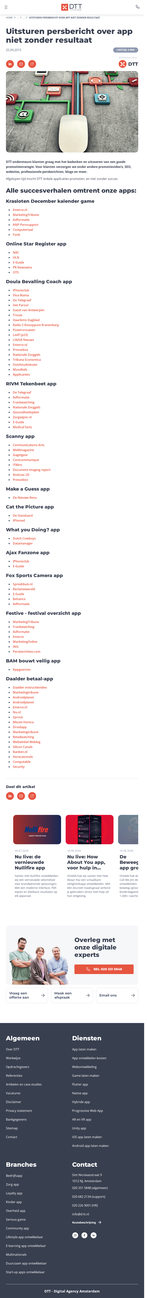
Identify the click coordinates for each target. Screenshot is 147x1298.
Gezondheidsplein (26, 412)
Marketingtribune (25, 692)
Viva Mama (21, 295)
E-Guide (18, 262)
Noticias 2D (21, 475)
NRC (16, 252)
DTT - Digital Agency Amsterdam (72, 1291)
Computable (22, 762)
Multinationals (16, 1254)
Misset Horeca (23, 722)
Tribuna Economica (27, 360)
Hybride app (81, 1102)
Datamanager (23, 543)
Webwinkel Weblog (26, 742)
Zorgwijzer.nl (22, 417)
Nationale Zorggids (26, 355)
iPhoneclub (21, 290)
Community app (17, 1228)
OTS (16, 272)
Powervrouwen (24, 330)
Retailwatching (23, 737)
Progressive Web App (87, 1111)
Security (19, 767)
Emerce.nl (20, 210)
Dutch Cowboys (24, 538)
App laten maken (84, 1049)
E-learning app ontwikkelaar (26, 1246)
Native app (80, 1093)
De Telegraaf (22, 300)
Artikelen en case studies (24, 1084)
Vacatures (13, 1093)
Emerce (18, 637)
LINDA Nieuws (23, 340)
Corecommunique (26, 460)
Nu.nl (17, 712)
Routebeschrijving (84, 1222)
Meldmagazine (23, 450)
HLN (16, 257)
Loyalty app (14, 1193)
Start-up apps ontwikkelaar (25, 1272)
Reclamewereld (24, 589)
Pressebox (20, 350)
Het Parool (20, 305)
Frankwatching (23, 402)
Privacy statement (19, 1111)
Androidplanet (23, 697)
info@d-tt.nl (80, 1214)
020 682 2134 (81, 1197)
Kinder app (14, 1202)
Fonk (16, 235)
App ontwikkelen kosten (89, 1058)
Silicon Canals (23, 747)
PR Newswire (22, 267)
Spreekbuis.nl (23, 584)
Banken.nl (20, 752)
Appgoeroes (22, 669)
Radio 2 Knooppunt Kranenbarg (36, 325)
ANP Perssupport (25, 225)
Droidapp (20, 727)
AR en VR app (81, 1119)
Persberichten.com (26, 651)
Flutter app (80, 1084)
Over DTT (12, 1049)
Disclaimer (13, 1102)
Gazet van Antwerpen (28, 310)
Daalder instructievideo (30, 687)
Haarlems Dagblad (26, 320)
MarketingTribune (26, 215)
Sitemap (12, 1128)
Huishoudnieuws (25, 364)
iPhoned (19, 520)
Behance (19, 599)
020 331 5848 (81, 1188)
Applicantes (21, 374)
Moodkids (20, 369)
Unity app (79, 1128)
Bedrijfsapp (14, 1176)
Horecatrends (23, 757)
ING (16, 647)
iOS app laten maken (87, 1137)
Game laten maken (85, 1076)
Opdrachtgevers (17, 1067)
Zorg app (12, 1184)
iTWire (17, 465)
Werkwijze (13, 1058)
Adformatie (21, 220)
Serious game (16, 1219)
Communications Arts (28, 445)
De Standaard (23, 515)
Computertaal (23, 230)
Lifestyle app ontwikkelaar (24, 1237)
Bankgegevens (16, 1119)
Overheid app (15, 1211)
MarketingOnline (25, 642)
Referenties (14, 1076)
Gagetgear (20, 455)
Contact (11, 1137)
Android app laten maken (90, 1146)
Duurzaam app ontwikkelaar (26, 1263)
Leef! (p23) (20, 335)
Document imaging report (32, 470)
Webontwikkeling (84, 1067)
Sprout (18, 717)
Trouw (17, 315)
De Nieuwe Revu (25, 497)
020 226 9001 (81, 1205)
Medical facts (22, 427)
